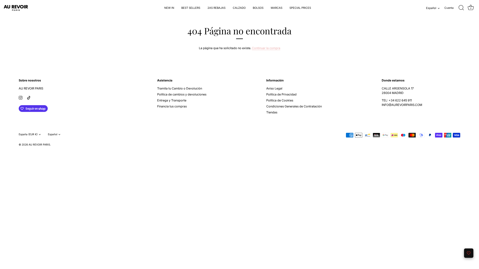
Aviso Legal (274, 88)
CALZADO (239, 7)
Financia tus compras (172, 106)
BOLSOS (258, 7)
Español (431, 8)
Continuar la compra (266, 48)
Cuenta (449, 7)
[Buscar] (461, 8)
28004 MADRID (393, 93)
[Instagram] (20, 97)
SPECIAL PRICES (300, 7)
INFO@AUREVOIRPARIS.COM (402, 105)
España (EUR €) (28, 134)
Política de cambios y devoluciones (181, 94)
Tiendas (271, 112)
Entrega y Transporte (171, 100)
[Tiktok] (29, 97)
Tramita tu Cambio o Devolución (179, 88)
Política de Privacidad (281, 94)
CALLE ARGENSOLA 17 (398, 88)
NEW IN (169, 7)
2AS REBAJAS (216, 7)
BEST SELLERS (190, 7)
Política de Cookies (279, 100)
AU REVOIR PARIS (31, 88)
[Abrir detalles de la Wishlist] (468, 253)
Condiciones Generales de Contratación (294, 106)
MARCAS (276, 7)
